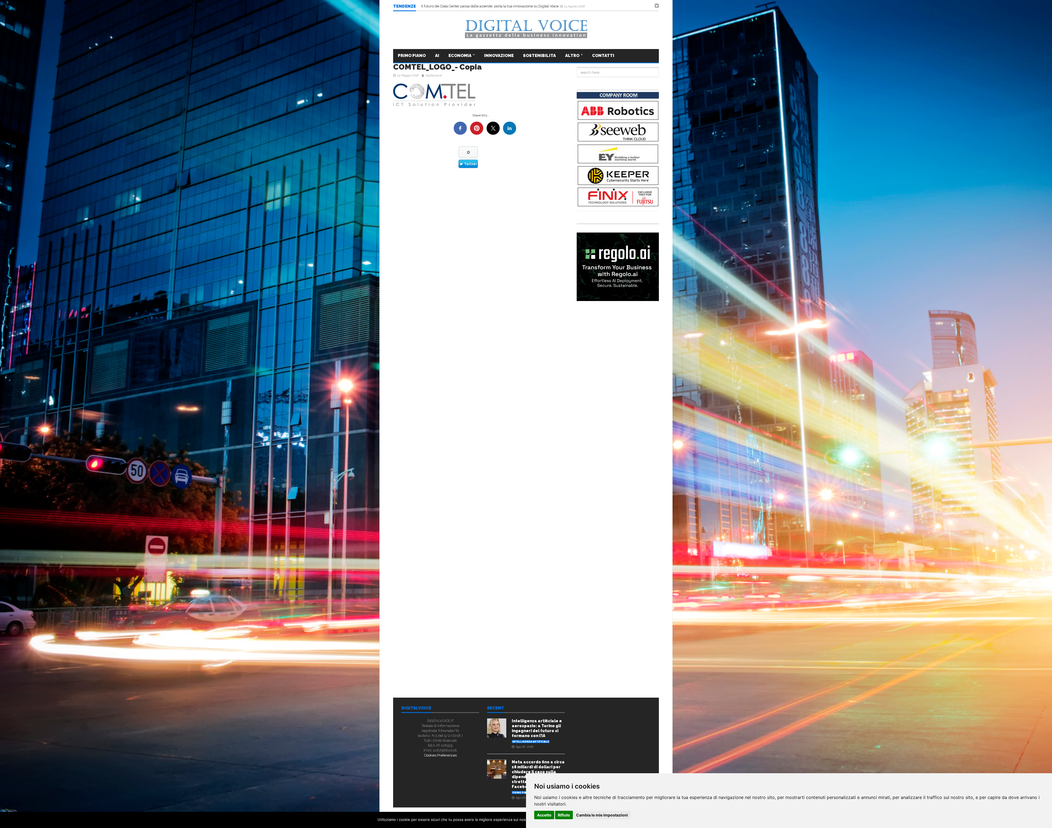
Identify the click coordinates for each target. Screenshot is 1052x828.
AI (437, 55)
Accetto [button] (544, 815)
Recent (495, 708)
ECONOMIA (460, 55)
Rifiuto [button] (564, 815)
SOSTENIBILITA (539, 55)
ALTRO (572, 55)
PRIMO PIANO (412, 55)
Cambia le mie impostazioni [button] (602, 815)
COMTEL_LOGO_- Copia (437, 66)
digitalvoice (433, 75)
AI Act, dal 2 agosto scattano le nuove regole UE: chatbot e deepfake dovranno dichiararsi (493, 6)
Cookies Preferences (440, 755)
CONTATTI (603, 55)
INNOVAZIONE (499, 55)
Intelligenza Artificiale (530, 741)
